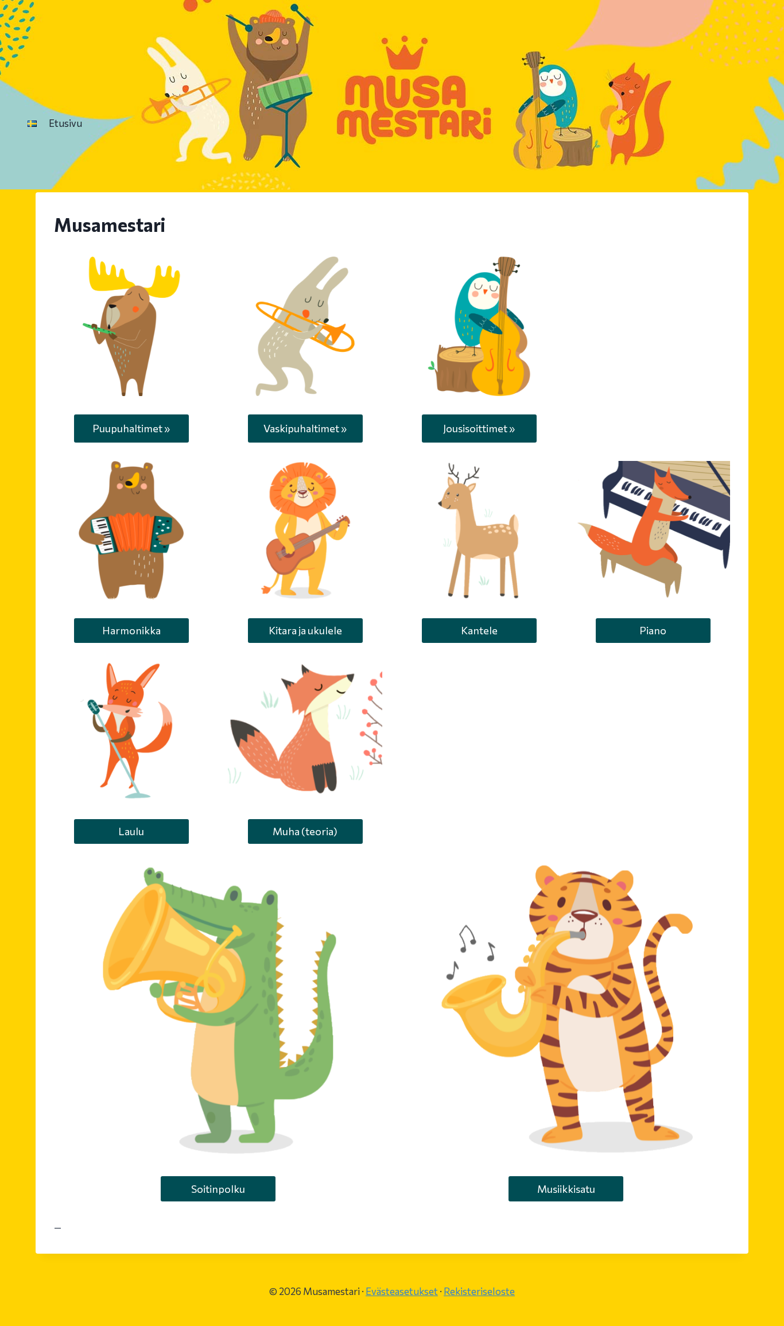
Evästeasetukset (402, 1291)
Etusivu (65, 123)
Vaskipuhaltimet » (305, 428)
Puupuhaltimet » (131, 428)
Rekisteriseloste (479, 1291)
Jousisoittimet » (479, 428)
